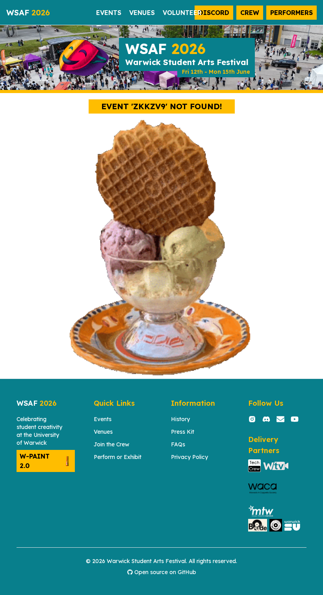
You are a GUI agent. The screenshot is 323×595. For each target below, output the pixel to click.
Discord (214, 13)
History (180, 419)
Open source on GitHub (165, 572)
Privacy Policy (189, 457)
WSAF (28, 12)
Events (102, 419)
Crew (249, 13)
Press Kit (182, 431)
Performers (291, 13)
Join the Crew (111, 444)
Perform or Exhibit (117, 457)
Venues (103, 431)
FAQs (178, 444)
